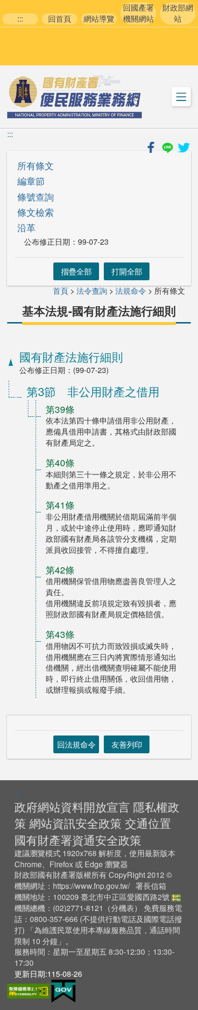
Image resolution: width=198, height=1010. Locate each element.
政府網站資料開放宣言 (72, 806)
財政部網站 (177, 13)
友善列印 (126, 744)
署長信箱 (151, 885)
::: (20, 18)
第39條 (60, 408)
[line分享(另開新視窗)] (168, 145)
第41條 (60, 504)
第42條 (60, 569)
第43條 (60, 633)
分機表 (122, 907)
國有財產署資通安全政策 (77, 839)
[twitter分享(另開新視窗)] (183, 145)
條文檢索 (35, 211)
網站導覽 (99, 18)
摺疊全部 (76, 271)
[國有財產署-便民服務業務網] (74, 96)
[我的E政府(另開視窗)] (63, 990)
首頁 (60, 290)
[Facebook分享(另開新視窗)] (152, 145)
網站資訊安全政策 (75, 822)
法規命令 (130, 290)
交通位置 (148, 822)
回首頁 (59, 18)
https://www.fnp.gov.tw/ (91, 885)
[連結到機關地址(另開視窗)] (176, 896)
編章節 (31, 180)
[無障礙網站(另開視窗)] (29, 990)
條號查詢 (35, 196)
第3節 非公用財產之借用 (93, 391)
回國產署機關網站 (138, 13)
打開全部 (126, 271)
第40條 (60, 462)
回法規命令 (76, 744)
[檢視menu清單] (181, 96)
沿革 (26, 227)
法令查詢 (91, 290)
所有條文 (35, 165)
